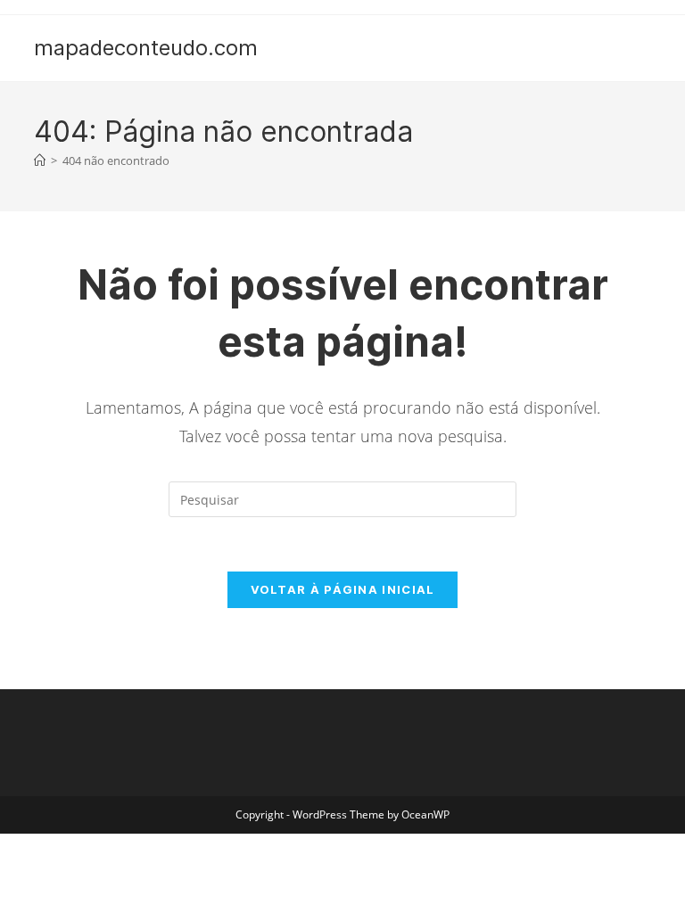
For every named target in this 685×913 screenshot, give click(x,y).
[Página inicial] (39, 160)
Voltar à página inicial (343, 589)
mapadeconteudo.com (146, 48)
